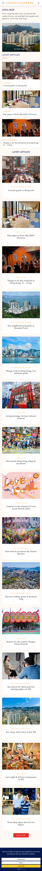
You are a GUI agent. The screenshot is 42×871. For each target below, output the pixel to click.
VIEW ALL (5, 58)
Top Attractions (21, 548)
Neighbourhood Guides (21, 187)
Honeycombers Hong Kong (20, 3)
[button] (38, 3)
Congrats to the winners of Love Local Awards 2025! (21, 507)
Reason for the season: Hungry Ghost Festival (21, 642)
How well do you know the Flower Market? (21, 552)
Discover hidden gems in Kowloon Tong (21, 597)
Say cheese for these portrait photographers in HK (21, 688)
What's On (21, 232)
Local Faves (21, 774)
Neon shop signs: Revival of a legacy (21, 823)
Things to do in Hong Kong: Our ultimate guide (21, 372)
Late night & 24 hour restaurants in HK (21, 778)
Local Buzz (21, 413)
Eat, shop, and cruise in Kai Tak (21, 732)
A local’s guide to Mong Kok (21, 190)
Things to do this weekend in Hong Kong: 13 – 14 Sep (20, 281)
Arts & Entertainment (21, 683)
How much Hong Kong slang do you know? (21, 462)
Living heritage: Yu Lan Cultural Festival (21, 417)
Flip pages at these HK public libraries (21, 236)
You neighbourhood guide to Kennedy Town (21, 326)
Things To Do (21, 503)
